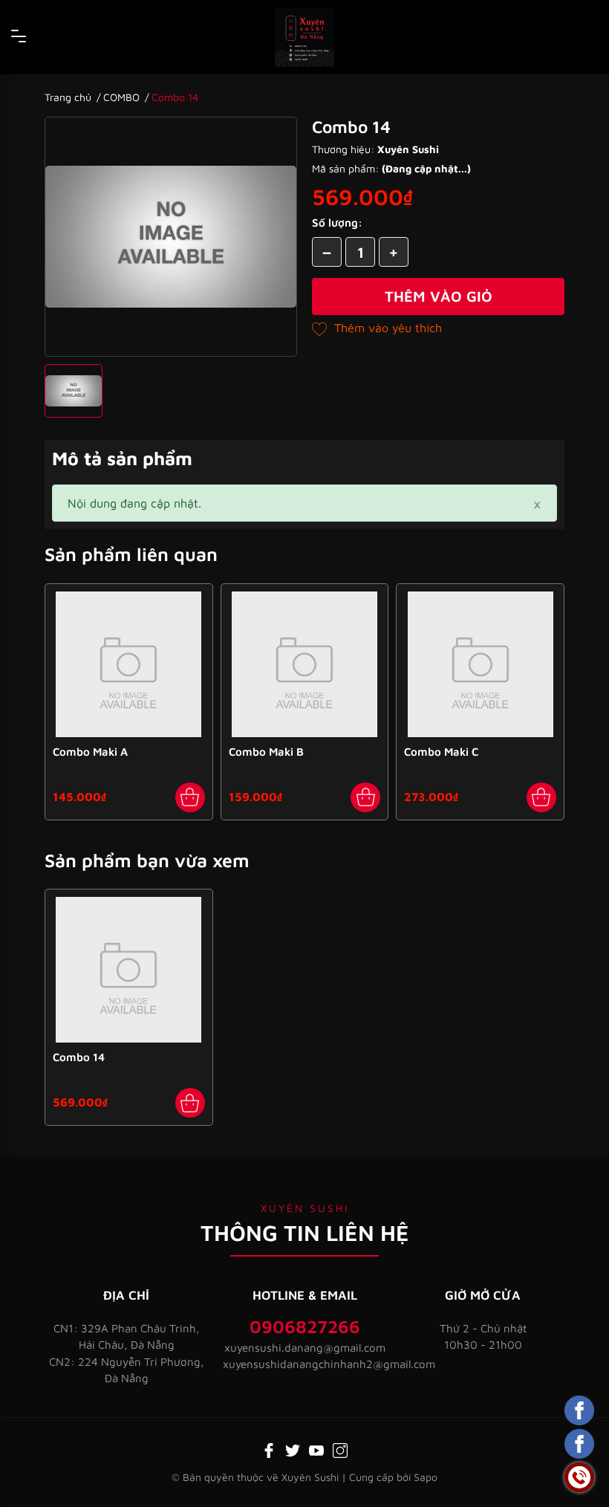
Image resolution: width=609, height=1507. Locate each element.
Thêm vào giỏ (438, 296)
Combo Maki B (266, 751)
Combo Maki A (90, 751)
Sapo (425, 1477)
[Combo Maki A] (129, 664)
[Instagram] (340, 1449)
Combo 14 (79, 1057)
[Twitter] (292, 1449)
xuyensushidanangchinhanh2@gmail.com (304, 1364)
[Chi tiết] (190, 1103)
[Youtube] (316, 1449)
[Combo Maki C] (480, 664)
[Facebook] (268, 1449)
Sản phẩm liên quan (131, 554)
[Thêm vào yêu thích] (377, 328)
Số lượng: (337, 222)
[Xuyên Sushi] (304, 37)
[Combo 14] (129, 970)
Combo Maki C (441, 751)
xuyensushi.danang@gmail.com (304, 1347)
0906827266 (305, 1326)
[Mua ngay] (190, 797)
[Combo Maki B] (305, 664)
